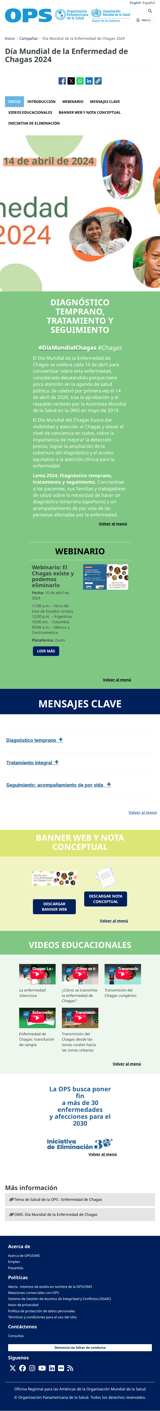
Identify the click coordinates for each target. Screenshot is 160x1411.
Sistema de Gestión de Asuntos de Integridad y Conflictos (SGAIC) (59, 1298)
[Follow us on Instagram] (32, 1369)
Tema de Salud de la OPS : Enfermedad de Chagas (58, 1199)
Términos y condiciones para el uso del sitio (42, 1317)
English (135, 2)
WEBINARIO (72, 101)
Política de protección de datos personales (41, 1311)
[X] (12, 1369)
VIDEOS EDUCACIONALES (30, 112)
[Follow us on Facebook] (22, 1369)
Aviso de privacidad (23, 1304)
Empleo (14, 1261)
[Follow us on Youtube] (42, 1369)
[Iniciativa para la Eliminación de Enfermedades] (80, 1144)
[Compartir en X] (71, 81)
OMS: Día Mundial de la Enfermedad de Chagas (56, 1214)
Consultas (16, 1336)
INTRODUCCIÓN (41, 101)
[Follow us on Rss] (70, 1369)
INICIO (14, 101)
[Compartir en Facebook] (62, 81)
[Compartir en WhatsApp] (80, 81)
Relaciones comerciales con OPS (33, 1292)
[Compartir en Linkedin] (89, 81)
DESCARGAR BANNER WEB (54, 906)
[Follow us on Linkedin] (52, 1369)
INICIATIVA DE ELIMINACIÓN (34, 123)
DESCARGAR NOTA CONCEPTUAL (105, 899)
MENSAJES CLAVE (105, 101)
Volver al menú (114, 920)
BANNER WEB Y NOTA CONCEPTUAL (90, 112)
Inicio (10, 38)
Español (148, 2)
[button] (98, 81)
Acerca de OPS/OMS (24, 1255)
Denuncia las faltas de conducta (80, 1347)
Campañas (28, 38)
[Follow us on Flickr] (61, 1369)
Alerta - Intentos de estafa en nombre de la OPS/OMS (50, 1286)
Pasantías (15, 1268)
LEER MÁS (46, 650)
